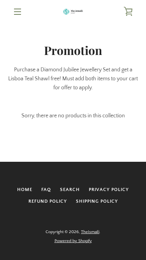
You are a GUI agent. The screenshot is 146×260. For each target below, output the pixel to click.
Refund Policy (47, 201)
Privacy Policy (109, 189)
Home (24, 189)
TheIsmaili (90, 232)
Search (70, 189)
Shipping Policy (97, 201)
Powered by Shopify (73, 241)
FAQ (46, 189)
